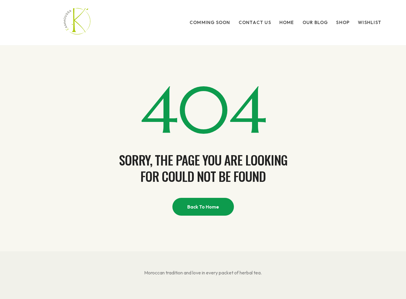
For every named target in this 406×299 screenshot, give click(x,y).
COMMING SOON (210, 22)
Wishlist (369, 22)
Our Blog (315, 22)
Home (286, 22)
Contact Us (255, 22)
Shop (343, 22)
